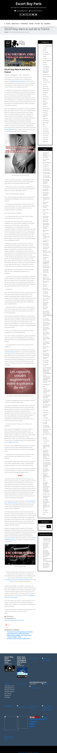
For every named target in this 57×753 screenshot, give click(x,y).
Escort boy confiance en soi (46, 199)
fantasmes (46, 90)
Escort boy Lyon (46, 213)
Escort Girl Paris (34, 658)
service (45, 126)
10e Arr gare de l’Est (46, 237)
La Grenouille (46, 420)
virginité (45, 141)
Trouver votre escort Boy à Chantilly (46, 396)
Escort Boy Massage (46, 220)
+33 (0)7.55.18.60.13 (36, 11)
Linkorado (7, 684)
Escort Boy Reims (46, 347)
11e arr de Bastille (46, 240)
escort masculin (45, 79)
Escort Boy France (46, 206)
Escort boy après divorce (46, 186)
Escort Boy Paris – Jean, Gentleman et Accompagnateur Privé (47, 314)
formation (46, 96)
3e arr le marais (45, 285)
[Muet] (13, 670)
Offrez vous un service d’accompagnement (47, 560)
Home (6, 32)
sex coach (45, 129)
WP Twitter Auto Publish (22, 752)
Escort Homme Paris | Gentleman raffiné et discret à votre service (47, 379)
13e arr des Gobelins (46, 247)
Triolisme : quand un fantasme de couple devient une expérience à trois (46, 504)
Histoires (45, 410)
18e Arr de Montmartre (46, 266)
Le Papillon (46, 441)
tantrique (45, 135)
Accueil (8, 23)
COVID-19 (45, 167)
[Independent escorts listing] (34, 717)
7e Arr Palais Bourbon (46, 299)
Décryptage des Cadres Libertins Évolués (46, 181)
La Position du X (47, 434)
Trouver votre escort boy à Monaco (46, 406)
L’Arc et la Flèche (45, 415)
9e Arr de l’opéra (45, 307)
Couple (45, 58)
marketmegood (9, 706)
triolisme (45, 139)
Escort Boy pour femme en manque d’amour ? (46, 565)
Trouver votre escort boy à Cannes (46, 391)
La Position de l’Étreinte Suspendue (47, 430)
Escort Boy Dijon (46, 203)
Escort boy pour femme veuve (46, 343)
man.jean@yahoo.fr (22, 11)
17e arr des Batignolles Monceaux (46, 262)
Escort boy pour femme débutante (46, 324)
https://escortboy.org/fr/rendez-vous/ (14, 620)
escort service (46, 82)
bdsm (44, 50)
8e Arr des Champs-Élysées (46, 303)
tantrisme (45, 137)
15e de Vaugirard (46, 254)
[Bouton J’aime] (6, 625)
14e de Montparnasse (47, 251)
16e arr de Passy (46, 258)
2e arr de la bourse (46, 282)
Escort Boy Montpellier (46, 224)
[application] (10, 669)
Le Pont (45, 443)
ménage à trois (45, 115)
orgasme (45, 118)
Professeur (46, 120)
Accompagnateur (14, 75)
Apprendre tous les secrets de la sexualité (46, 155)
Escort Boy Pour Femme (46, 319)
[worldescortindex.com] (22, 706)
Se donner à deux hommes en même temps (18, 638)
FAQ (42, 23)
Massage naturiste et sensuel (46, 470)
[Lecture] (6, 670)
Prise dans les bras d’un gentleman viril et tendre (20, 632)
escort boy (11, 537)
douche (45, 64)
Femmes (45, 92)
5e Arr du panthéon (45, 292)
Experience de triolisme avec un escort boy (47, 539)
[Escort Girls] (45, 684)
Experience (46, 88)
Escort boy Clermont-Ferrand (46, 194)
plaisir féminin (10, 129)
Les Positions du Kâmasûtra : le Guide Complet (47, 465)
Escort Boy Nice (46, 231)
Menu (44, 480)
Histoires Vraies (45, 103)
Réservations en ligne (46, 496)
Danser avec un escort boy (46, 169)
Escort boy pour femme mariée (46, 329)
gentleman (46, 99)
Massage (45, 110)
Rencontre (45, 122)
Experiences (24, 23)
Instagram (46, 412)
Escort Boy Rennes (46, 351)
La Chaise (45, 418)
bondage (45, 52)
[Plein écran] (14, 670)
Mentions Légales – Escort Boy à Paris (46, 476)
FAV (44, 386)
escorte (45, 84)
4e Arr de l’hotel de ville (46, 289)
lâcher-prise (46, 108)
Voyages (31, 23)
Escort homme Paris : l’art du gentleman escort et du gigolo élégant (47, 370)
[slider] (21, 676)
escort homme (47, 76)
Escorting (45, 86)
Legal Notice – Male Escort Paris (47, 446)
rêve (44, 124)
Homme (45, 106)
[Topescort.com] (47, 659)
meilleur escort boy (13, 442)
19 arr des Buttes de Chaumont (46, 271)
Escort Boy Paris (28, 3)
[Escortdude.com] (22, 722)
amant (45, 48)
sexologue (46, 131)
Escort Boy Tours (46, 365)
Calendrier (47, 23)
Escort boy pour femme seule (46, 338)
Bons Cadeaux (47, 162)
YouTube (37, 23)
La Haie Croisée (45, 422)
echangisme (46, 66)
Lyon (44, 514)
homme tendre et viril (11, 352)
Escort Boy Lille (46, 210)
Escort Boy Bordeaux (46, 189)
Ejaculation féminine (46, 71)
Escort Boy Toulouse (46, 361)
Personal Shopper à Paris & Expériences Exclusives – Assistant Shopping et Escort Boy (46, 487)
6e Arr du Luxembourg (46, 295)
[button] (10, 668)
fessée (44, 94)
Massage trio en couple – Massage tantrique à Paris (46, 545)
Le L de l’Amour (45, 438)
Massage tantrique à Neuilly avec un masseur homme (46, 553)
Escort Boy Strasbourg (46, 354)
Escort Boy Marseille (46, 217)
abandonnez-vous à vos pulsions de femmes (17, 579)
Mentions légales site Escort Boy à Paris (9, 738)
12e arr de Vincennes (46, 244)
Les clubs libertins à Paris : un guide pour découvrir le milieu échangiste (46, 454)
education (46, 69)
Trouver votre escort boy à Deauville (46, 401)
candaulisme (46, 54)
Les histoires (46, 460)
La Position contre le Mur (46, 426)
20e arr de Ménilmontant (47, 278)
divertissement (26, 75)
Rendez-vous (15, 23)
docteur (45, 62)
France (45, 388)
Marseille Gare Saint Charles (17, 81)
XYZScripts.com (36, 752)
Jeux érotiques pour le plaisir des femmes (18, 633)
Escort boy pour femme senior (46, 333)
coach (44, 56)
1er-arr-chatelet (45, 275)
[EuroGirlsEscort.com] (35, 687)
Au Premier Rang (46, 159)
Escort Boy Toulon (46, 358)
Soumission (46, 133)
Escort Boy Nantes (46, 227)
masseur (45, 113)
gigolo (44, 101)
